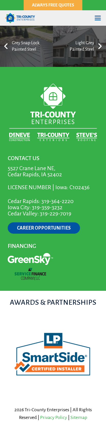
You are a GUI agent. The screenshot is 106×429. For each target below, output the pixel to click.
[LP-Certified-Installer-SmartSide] (53, 355)
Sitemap (78, 417)
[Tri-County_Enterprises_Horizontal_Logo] (20, 18)
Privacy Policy (53, 417)
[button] (98, 18)
